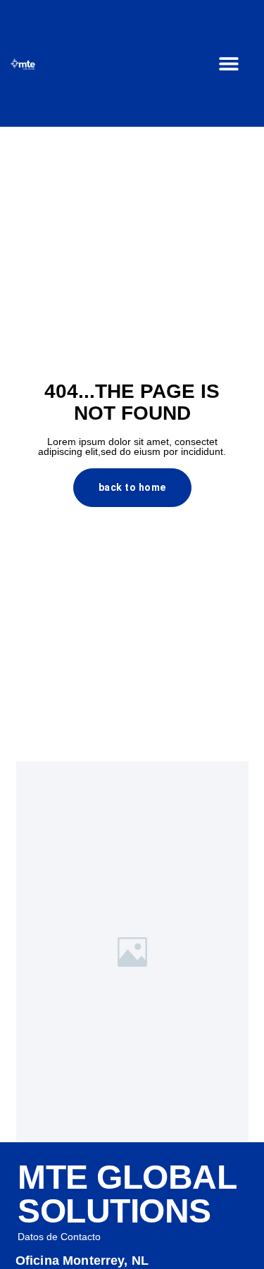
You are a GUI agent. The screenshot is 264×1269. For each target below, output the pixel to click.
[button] (229, 64)
